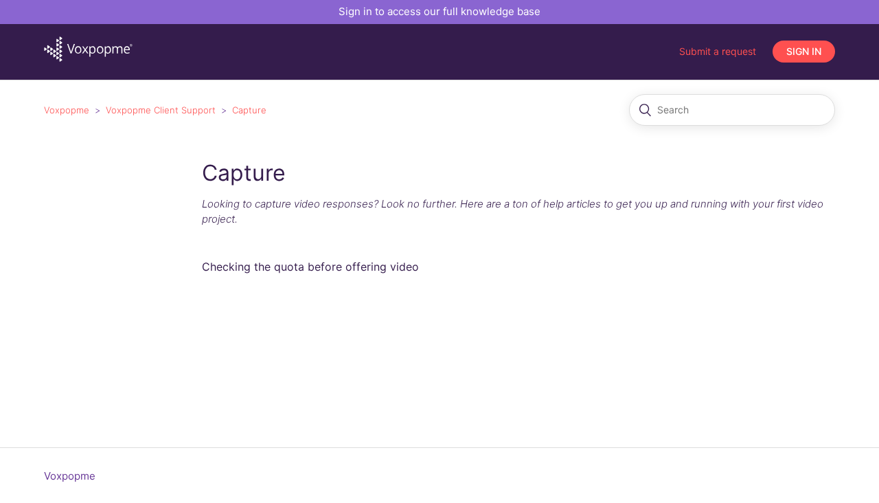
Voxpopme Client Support (161, 109)
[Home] (88, 58)
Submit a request (717, 51)
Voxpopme (66, 109)
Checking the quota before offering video (310, 266)
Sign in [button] (803, 51)
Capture (249, 109)
